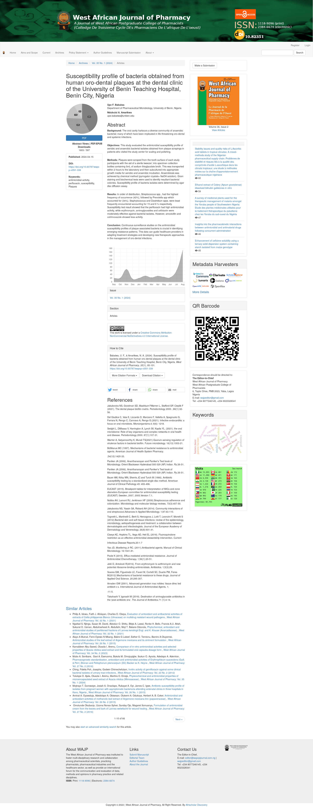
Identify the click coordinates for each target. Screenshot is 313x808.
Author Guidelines (102, 52)
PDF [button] (84, 138)
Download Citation (151, 375)
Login (307, 45)
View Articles (218, 130)
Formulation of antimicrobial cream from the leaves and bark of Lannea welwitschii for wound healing (127, 707)
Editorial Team (137, 757)
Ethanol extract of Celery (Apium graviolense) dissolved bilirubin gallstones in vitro (218, 186)
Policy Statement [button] (78, 52)
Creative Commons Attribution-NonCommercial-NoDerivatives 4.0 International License (141, 334)
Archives (59, 52)
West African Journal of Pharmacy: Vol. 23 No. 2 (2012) (146, 672)
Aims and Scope (29, 52)
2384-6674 (109, 780)
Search (299, 52)
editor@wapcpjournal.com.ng (200, 757)
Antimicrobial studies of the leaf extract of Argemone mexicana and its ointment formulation (120, 640)
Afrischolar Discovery (196, 804)
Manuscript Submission (129, 52)
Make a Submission (205, 65)
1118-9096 (84, 780)
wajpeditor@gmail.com (212, 397)
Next (179, 719)
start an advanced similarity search (98, 726)
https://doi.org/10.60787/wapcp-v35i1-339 (131, 368)
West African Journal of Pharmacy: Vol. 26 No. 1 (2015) (117, 692)
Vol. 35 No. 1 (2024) (102, 63)
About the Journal (139, 764)
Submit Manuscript (139, 754)
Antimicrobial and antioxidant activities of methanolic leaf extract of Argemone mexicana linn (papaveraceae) (127, 697)
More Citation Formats (124, 375)
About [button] (149, 52)
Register (295, 45)
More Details (201, 292)
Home (13, 52)
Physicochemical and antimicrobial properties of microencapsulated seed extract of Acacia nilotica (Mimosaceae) (125, 677)
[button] (116, 389)
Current (46, 52)
